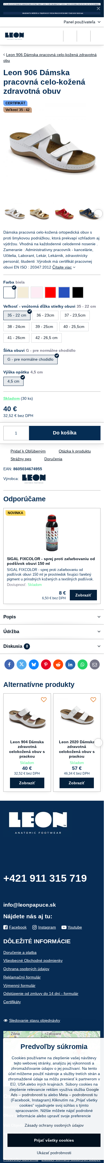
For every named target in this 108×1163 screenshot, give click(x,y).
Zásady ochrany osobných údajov (54, 1125)
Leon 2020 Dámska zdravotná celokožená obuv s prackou (77, 749)
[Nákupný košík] (83, 36)
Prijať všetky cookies (54, 1140)
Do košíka (64, 433)
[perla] (37, 293)
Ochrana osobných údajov (26, 969)
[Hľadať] (70, 36)
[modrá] (64, 293)
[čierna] (78, 293)
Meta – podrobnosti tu (78, 1095)
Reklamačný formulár (22, 977)
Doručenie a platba (20, 952)
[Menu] (97, 36)
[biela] (9, 293)
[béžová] (23, 293)
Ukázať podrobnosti (54, 1153)
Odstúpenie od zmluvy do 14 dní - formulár (40, 993)
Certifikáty (12, 1002)
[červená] (50, 293)
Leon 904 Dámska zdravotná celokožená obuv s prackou (27, 749)
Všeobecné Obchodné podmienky (33, 960)
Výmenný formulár (19, 985)
